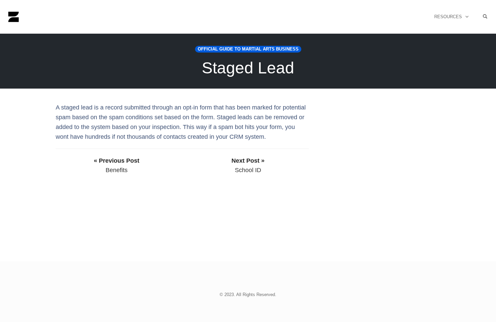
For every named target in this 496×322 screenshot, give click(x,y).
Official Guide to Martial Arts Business (248, 49)
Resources (448, 16)
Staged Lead (248, 68)
